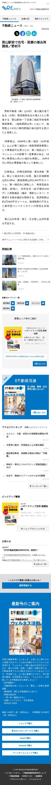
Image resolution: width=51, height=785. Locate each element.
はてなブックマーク (38, 427)
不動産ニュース (9, 19)
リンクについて (35, 779)
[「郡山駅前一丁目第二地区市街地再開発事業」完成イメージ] (25, 95)
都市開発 (6, 303)
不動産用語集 (14, 776)
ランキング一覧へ (40, 486)
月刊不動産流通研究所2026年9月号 (17, 555)
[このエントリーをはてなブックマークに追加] (34, 33)
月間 (26, 427)
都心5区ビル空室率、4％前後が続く (20, 233)
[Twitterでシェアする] (17, 33)
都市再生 (6, 308)
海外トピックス (42, 19)
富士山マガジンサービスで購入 (25, 731)
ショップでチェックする (34, 529)
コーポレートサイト (13, 773)
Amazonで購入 (25, 745)
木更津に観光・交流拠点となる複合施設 (27, 446)
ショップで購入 (25, 723)
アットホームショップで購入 (25, 753)
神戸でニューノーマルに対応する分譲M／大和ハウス (25, 240)
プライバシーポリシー (19, 779)
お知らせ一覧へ (41, 564)
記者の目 (25, 19)
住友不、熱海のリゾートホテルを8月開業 (27, 477)
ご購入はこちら (40, 364)
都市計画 (20, 303)
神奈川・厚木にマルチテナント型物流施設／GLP (27, 467)
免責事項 (38, 776)
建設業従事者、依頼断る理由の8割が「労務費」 (27, 456)
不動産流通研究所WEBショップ (34, 773)
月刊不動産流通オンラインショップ (20, 560)
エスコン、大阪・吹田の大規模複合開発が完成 (27, 437)
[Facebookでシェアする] (22, 34)
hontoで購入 (25, 738)
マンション (36, 303)
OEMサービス (27, 776)
